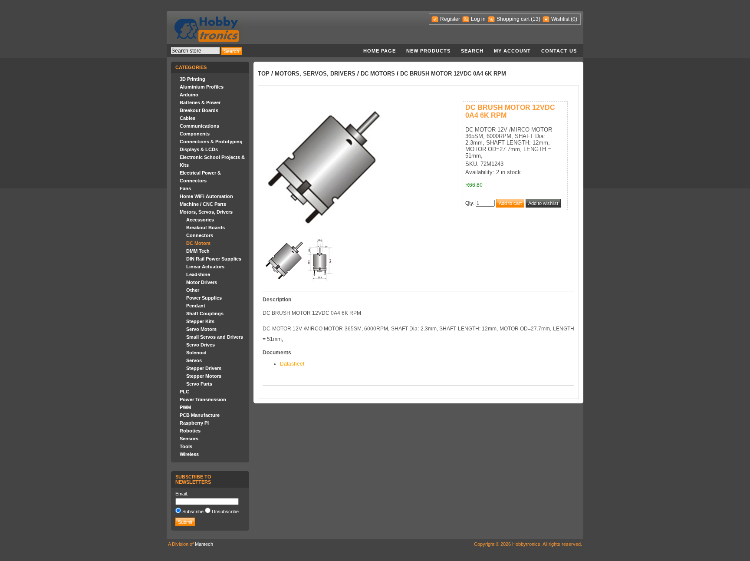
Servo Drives (200, 344)
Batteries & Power (200, 102)
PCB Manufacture (200, 415)
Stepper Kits (200, 321)
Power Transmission (203, 399)
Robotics (190, 430)
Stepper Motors (203, 376)
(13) (535, 19)
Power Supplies (204, 297)
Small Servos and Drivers (214, 337)
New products (428, 50)
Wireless (189, 454)
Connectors (199, 235)
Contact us (559, 50)
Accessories (200, 219)
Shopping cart (513, 19)
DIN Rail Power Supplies (213, 258)
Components (195, 133)
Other (192, 290)
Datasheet (292, 364)
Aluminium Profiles (202, 86)
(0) (574, 19)
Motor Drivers (201, 282)
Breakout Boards (199, 110)
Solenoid (196, 352)
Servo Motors (201, 329)
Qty (469, 203)
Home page (379, 50)
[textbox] (195, 50)
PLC (184, 391)
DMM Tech (198, 251)
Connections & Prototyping (211, 141)
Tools (186, 446)
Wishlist (560, 19)
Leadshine (198, 274)
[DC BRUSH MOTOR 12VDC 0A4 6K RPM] (285, 280)
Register (450, 19)
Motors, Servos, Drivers (206, 211)
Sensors (189, 438)
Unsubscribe (225, 511)
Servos (194, 360)
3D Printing (192, 79)
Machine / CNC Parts (203, 204)
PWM (185, 407)
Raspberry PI (194, 423)
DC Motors (198, 243)
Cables (187, 118)
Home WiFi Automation (206, 196)
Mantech (204, 544)
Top (264, 73)
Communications (199, 126)
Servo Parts (199, 383)
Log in (478, 19)
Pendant (195, 305)
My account (512, 50)
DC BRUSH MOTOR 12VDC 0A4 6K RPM (453, 73)
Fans (185, 188)
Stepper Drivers (203, 368)
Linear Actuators (205, 266)
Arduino (189, 94)
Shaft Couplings (205, 313)
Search (472, 50)
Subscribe (193, 511)
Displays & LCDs (199, 149)
